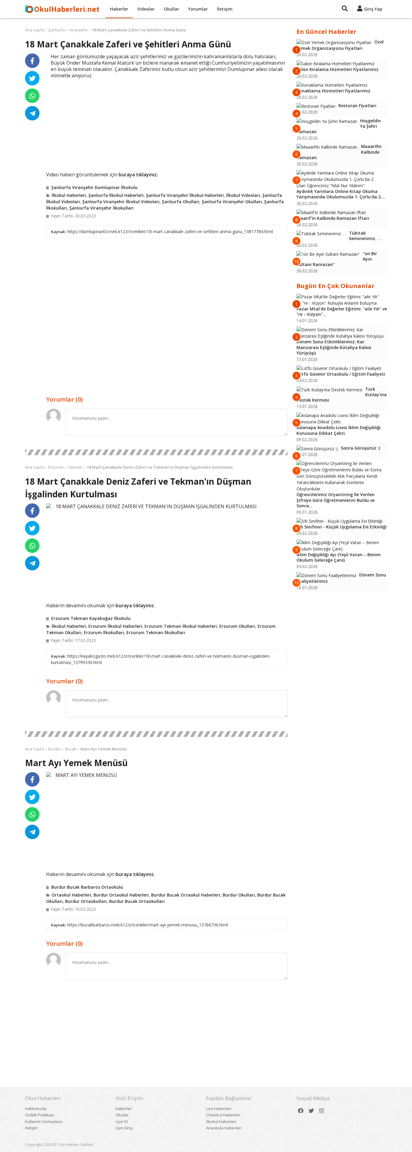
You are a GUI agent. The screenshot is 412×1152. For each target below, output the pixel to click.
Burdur (54, 749)
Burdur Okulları (239, 895)
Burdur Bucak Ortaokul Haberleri (185, 895)
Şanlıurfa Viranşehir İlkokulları (101, 208)
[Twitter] (311, 1110)
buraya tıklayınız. (138, 174)
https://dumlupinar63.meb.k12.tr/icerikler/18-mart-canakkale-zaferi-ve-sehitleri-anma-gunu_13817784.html (170, 231)
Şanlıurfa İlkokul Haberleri (116, 195)
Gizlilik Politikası (39, 1115)
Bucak (70, 749)
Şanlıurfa (56, 30)
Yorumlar (198, 9)
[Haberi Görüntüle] (48, 505)
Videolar (146, 9)
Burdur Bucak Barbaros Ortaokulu (87, 887)
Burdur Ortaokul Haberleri (121, 895)
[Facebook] (300, 1110)
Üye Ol (122, 1121)
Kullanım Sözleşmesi (43, 1121)
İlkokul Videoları (243, 195)
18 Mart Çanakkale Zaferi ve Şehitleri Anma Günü (139, 30)
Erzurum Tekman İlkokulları (155, 632)
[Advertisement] (166, 124)
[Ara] (344, 9)
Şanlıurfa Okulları (180, 201)
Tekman (75, 467)
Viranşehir (78, 30)
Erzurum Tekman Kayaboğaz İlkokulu (91, 618)
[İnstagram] (321, 1110)
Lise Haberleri (218, 1108)
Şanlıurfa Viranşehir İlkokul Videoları (121, 201)
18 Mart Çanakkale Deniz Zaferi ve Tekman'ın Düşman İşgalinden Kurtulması (160, 467)
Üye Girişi (124, 1128)
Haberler (119, 9)
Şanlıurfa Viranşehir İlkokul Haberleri (185, 195)
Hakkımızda (35, 1108)
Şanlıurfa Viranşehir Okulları (232, 201)
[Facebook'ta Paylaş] (32, 60)
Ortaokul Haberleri (71, 895)
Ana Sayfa (34, 30)
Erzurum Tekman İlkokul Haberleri (180, 626)
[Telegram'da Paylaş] (32, 113)
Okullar (171, 9)
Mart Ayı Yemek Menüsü (104, 749)
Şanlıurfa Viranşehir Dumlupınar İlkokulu (94, 187)
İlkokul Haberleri (69, 195)
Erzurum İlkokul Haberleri (115, 626)
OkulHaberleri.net (67, 9)
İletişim (225, 9)
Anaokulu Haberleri (224, 1128)
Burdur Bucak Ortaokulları (137, 901)
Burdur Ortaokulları (86, 901)
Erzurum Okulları (237, 626)
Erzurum (56, 467)
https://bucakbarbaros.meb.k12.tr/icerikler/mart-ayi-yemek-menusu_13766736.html (147, 925)
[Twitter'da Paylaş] (32, 78)
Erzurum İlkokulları (104, 632)
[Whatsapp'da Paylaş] (32, 95)
